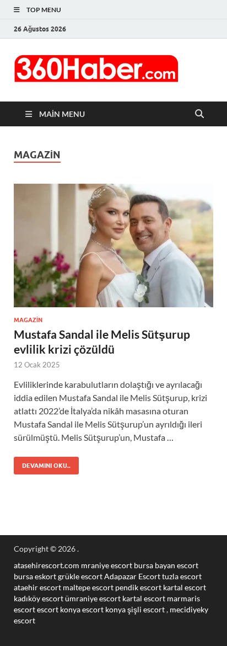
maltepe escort (88, 587)
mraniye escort (106, 565)
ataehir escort (37, 587)
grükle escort (80, 576)
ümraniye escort (93, 598)
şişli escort (146, 609)
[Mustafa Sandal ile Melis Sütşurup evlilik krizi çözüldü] (113, 245)
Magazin (28, 320)
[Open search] (199, 114)
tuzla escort (182, 576)
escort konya (58, 609)
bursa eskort (35, 576)
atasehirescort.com (46, 565)
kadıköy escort (38, 598)
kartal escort (184, 587)
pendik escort (138, 587)
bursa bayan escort (166, 565)
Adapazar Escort (132, 576)
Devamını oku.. (42, 463)
